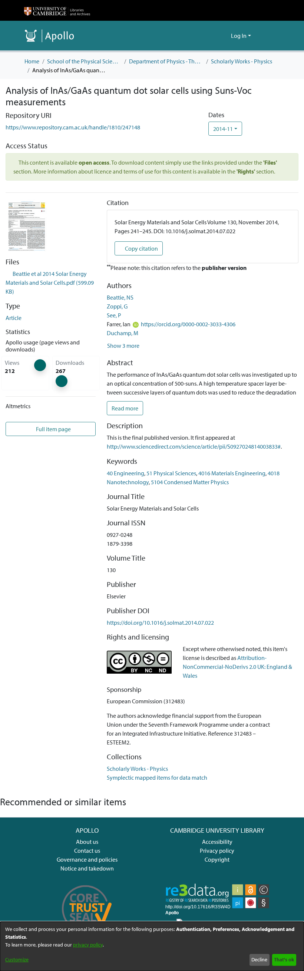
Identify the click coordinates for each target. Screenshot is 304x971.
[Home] (57, 10)
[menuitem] (224, 35)
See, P (114, 315)
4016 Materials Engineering (231, 473)
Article (14, 317)
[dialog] (152, 946)
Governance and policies (87, 859)
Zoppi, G (117, 306)
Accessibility (217, 841)
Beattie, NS (120, 297)
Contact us (87, 850)
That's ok (284, 959)
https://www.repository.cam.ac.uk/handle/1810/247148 (73, 127)
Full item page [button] (53, 429)
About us (87, 841)
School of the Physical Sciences (84, 61)
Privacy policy (217, 850)
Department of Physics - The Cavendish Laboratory (166, 61)
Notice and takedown (87, 868)
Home (31, 61)
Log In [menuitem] (239, 35)
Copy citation (141, 248)
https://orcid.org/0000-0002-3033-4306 (188, 324)
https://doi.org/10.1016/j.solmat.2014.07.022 (160, 622)
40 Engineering (125, 473)
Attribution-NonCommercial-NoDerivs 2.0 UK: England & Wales (237, 666)
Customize (17, 959)
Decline (259, 959)
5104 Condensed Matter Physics (190, 482)
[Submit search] (213, 35)
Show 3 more (123, 345)
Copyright (217, 859)
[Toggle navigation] (269, 36)
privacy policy (88, 944)
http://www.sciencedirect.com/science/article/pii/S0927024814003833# (194, 446)
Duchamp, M (122, 333)
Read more (125, 408)
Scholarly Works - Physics (241, 61)
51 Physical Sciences (171, 473)
